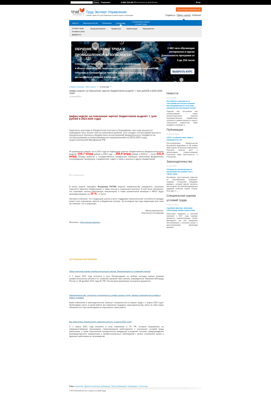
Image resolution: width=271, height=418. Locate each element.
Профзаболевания (98, 28)
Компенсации (131, 28)
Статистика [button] (105, 87)
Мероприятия (148, 28)
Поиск (96, 2)
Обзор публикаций (118, 386)
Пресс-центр (184, 15)
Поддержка (105, 2)
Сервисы (170, 15)
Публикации (107, 23)
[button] (97, 86)
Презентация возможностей (188, 9)
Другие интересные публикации (97, 386)
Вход (198, 2)
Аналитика (79, 386)
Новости (75, 23)
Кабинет (196, 15)
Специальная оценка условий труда (140, 23)
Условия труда (78, 28)
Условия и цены (78, 31)
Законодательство (90, 23)
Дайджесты (76, 34)
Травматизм (116, 28)
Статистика (120, 23)
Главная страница (76, 86)
